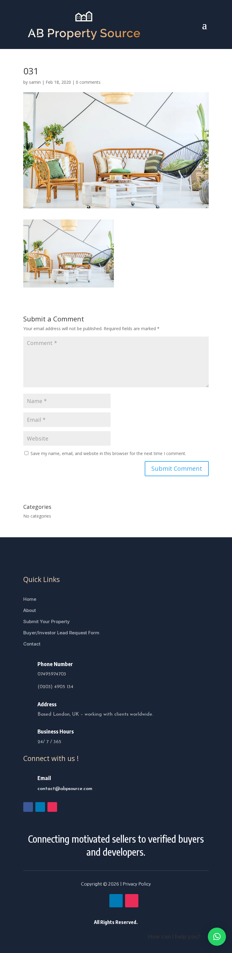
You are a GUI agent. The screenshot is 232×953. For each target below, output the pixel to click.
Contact (31, 644)
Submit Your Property (46, 621)
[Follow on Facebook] (28, 807)
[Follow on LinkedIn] (40, 807)
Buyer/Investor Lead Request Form (61, 633)
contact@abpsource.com (64, 788)
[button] (217, 937)
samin (35, 82)
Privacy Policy (137, 884)
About (29, 610)
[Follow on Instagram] (52, 807)
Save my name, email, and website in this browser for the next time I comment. (108, 453)
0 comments (88, 82)
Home (29, 599)
